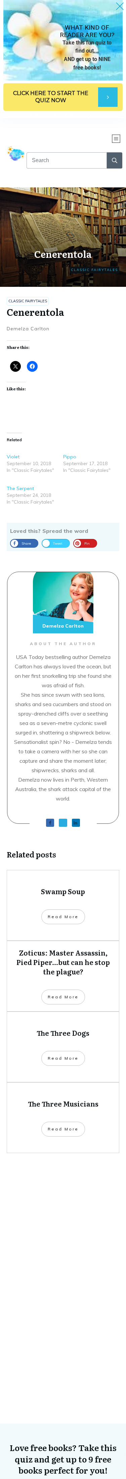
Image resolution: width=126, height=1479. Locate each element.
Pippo (69, 457)
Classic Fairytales (94, 270)
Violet (13, 457)
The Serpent (20, 488)
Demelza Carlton (28, 329)
